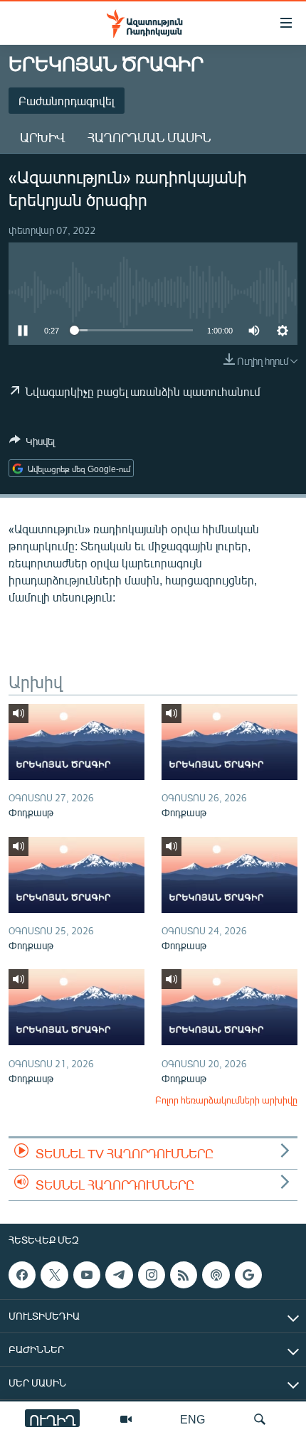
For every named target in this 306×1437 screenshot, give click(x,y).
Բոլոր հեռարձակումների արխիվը (226, 1100)
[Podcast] (215, 1274)
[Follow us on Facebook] (22, 1274)
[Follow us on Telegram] (118, 1274)
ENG (192, 1419)
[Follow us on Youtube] (86, 1274)
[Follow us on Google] (248, 1274)
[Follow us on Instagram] (151, 1274)
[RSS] (183, 1274)
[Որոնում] (259, 1419)
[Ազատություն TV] (126, 1419)
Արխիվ (42, 137)
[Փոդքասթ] (76, 742)
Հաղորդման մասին (149, 137)
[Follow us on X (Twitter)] (54, 1274)
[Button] (32, 443)
